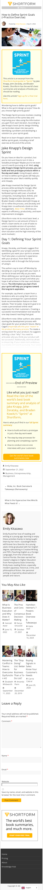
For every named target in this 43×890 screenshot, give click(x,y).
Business (9, 473)
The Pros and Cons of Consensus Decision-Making (19, 612)
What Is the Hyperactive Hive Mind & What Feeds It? (21, 502)
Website (5, 781)
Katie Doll (29, 627)
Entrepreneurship (22, 473)
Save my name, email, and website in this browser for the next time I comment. (20, 793)
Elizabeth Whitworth (8, 683)
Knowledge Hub (9, 866)
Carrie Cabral (30, 680)
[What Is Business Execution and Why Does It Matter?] (7, 591)
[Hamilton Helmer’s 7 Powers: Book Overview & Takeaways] (31, 591)
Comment (7, 721)
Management (9, 476)
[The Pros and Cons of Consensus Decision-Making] (19, 591)
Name (5, 755)
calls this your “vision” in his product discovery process (20, 327)
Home (4, 854)
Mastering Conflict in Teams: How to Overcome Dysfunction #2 (7, 669)
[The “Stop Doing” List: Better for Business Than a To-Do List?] (19, 647)
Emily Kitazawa (21, 24)
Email (5, 769)
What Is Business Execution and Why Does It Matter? (7, 612)
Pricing (5, 858)
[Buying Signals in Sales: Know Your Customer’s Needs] (31, 647)
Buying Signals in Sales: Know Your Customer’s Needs (31, 668)
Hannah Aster (7, 624)
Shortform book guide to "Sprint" (18, 81)
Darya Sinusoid (18, 624)
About (4, 862)
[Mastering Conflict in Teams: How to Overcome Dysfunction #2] (7, 647)
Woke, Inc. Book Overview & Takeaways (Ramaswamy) (18, 488)
